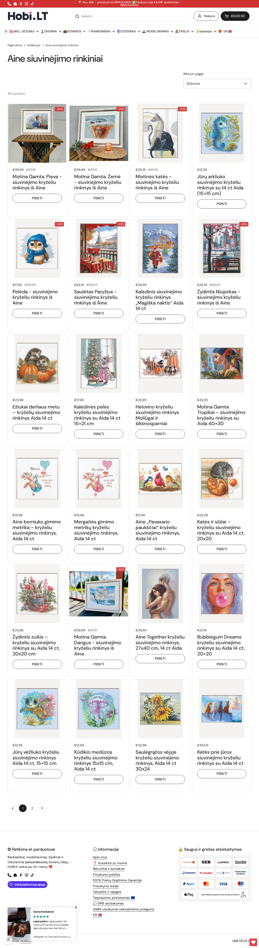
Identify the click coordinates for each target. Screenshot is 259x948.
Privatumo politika (106, 874)
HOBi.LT (25, 941)
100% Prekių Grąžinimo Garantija (117, 880)
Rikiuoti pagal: (193, 74)
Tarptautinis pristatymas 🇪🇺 (114, 898)
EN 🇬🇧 (97, 915)
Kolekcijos (33, 45)
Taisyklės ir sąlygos (107, 892)
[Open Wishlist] (253, 942)
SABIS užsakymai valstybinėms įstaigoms (123, 909)
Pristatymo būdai (106, 886)
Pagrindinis (15, 45)
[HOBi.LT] (28, 16)
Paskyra (209, 16)
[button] (235, 16)
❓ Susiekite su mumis (110, 863)
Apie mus (100, 857)
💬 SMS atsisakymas (108, 903)
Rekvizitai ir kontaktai (108, 869)
